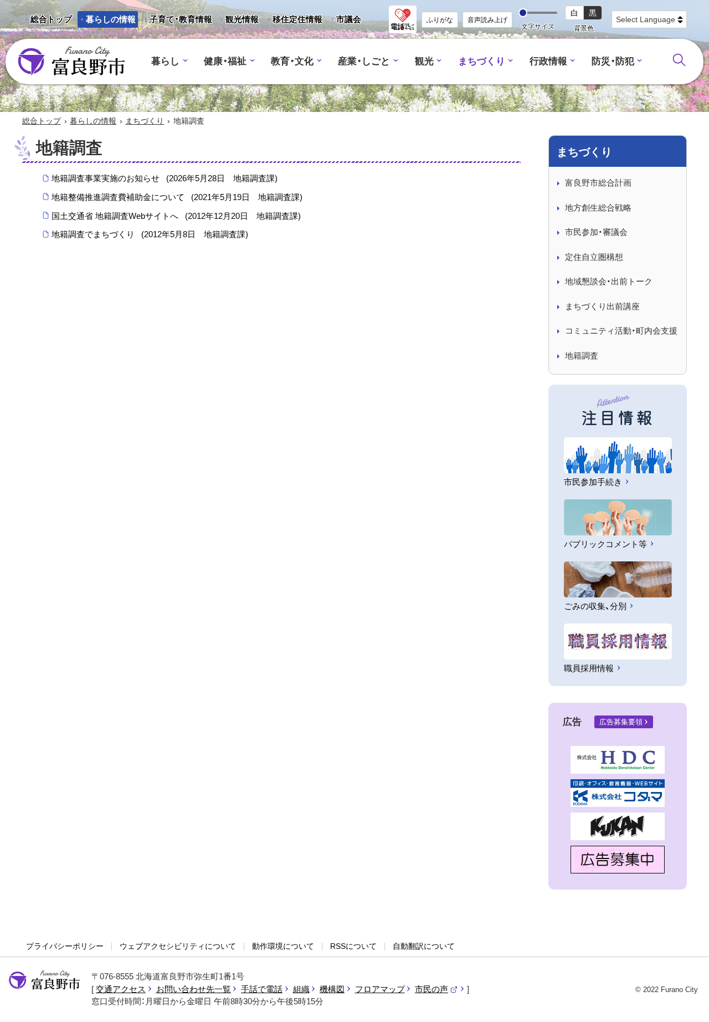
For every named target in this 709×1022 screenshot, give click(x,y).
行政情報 (548, 61)
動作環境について (283, 946)
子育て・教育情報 (181, 19)
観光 (424, 61)
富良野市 (44, 980)
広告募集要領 (621, 722)
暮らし (165, 61)
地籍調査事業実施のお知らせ (165, 178)
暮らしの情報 (111, 19)
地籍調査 (581, 355)
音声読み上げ (487, 20)
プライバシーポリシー (65, 946)
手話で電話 (261, 989)
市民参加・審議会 (596, 232)
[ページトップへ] (685, 1000)
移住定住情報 (293, 21)
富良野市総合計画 (598, 182)
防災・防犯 (613, 61)
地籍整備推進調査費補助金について (177, 197)
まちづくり (481, 61)
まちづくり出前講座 (602, 306)
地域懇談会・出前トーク (609, 281)
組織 (301, 989)
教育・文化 (292, 61)
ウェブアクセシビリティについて (178, 946)
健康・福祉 (225, 61)
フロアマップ (380, 989)
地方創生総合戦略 (598, 207)
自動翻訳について (424, 946)
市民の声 (436, 989)
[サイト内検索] (679, 60)
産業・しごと (364, 61)
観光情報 (238, 21)
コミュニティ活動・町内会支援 (621, 330)
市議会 (348, 19)
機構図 (332, 989)
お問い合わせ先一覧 (193, 989)
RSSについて (353, 946)
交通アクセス (121, 989)
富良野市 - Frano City (71, 61)
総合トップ (51, 19)
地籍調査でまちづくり (150, 234)
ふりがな (440, 20)
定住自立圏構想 (594, 257)
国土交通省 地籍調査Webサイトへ (176, 216)
